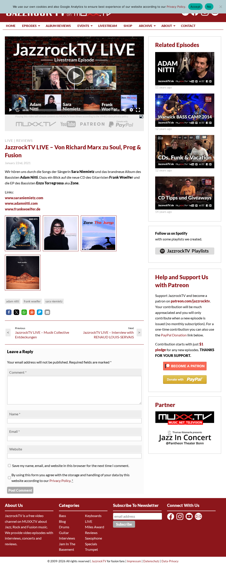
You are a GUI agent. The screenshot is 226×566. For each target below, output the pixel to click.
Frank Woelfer (32, 301)
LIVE (9, 140)
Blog (62, 521)
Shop (128, 26)
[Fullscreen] (138, 110)
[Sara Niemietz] (62, 252)
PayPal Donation (174, 335)
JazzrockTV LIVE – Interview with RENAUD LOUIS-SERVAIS (108, 334)
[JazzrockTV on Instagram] (180, 519)
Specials (91, 544)
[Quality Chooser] (131, 110)
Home (10, 26)
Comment (17, 372)
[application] (74, 75)
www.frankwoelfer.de (22, 209)
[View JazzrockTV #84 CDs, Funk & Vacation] (184, 167)
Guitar (64, 532)
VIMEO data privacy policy (114, 116)
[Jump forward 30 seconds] (17, 110)
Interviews (67, 538)
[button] (8, 312)
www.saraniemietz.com (24, 198)
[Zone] (100, 252)
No (209, 6)
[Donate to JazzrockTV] (121, 124)
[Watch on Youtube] (214, 14)
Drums (64, 527)
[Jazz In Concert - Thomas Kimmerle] (184, 447)
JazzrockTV (99, 561)
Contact (188, 26)
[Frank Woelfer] (24, 291)
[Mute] (124, 110)
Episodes (29, 26)
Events (83, 26)
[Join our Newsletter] (199, 519)
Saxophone (93, 538)
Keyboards (93, 516)
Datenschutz (151, 561)
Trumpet (91, 549)
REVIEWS (24, 140)
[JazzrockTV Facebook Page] (194, 14)
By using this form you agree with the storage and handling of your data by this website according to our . (70, 478)
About (166, 26)
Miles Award (94, 527)
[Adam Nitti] (24, 252)
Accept (195, 6)
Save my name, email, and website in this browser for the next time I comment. (70, 465)
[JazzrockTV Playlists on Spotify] (184, 256)
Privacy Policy (59, 480)
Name (14, 414)
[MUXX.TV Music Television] (184, 427)
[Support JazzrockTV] (92, 124)
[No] (220, 6)
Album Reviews (58, 26)
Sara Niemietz (53, 301)
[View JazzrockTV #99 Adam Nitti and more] (184, 84)
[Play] (74, 75)
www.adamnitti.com (21, 203)
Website (15, 449)
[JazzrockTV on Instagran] (204, 14)
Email (14, 431)
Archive (145, 26)
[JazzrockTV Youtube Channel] (190, 519)
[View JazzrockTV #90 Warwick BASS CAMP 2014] (184, 125)
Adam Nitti (12, 301)
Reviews (91, 532)
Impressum (134, 561)
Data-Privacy (170, 561)
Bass (62, 516)
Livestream (107, 26)
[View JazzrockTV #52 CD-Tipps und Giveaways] (184, 208)
